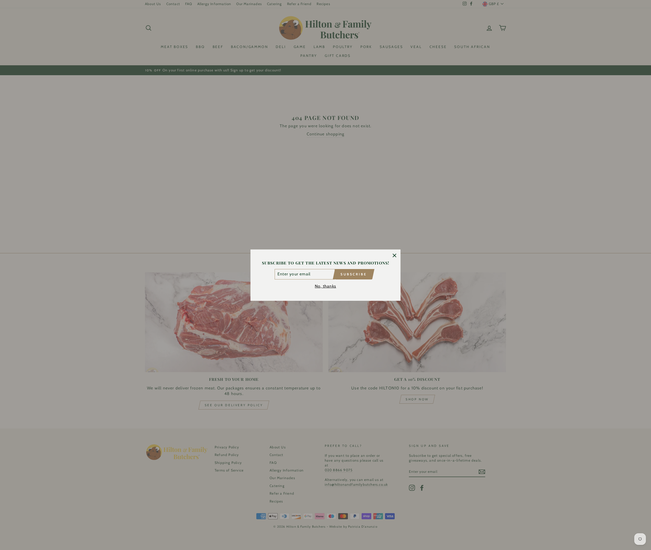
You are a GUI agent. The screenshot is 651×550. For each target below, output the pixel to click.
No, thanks (325, 286)
